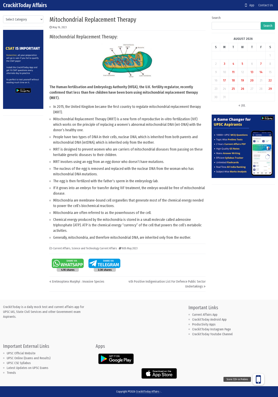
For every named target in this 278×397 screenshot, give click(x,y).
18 (233, 80)
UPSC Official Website (21, 353)
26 (242, 89)
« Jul (242, 105)
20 (252, 80)
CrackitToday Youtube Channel (212, 334)
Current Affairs (61, 248)
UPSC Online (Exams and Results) (28, 358)
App (250, 5)
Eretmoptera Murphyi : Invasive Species (78, 281)
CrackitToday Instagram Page (211, 329)
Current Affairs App (204, 315)
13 (252, 72)
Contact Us (265, 5)
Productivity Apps (204, 324)
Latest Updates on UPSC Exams (27, 368)
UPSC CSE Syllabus (19, 363)
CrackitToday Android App (209, 319)
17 (224, 80)
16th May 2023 (129, 248)
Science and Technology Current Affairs (94, 248)
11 (233, 72)
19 (242, 80)
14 (261, 72)
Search (216, 18)
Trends (11, 373)
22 (270, 80)
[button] (258, 379)
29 (270, 89)
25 (233, 89)
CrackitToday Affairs (25, 5)
